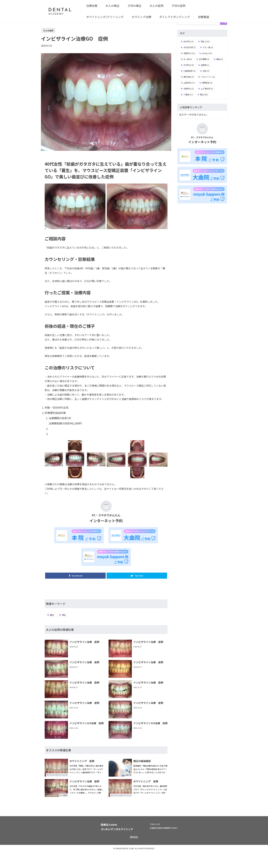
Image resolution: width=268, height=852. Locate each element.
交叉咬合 (188, 65)
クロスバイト (208, 76)
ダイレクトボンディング (174, 17)
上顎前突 (189, 82)
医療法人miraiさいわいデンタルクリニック (117, 827)
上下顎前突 (207, 88)
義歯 (219, 59)
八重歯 (188, 94)
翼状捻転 (188, 76)
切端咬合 (188, 88)
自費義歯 (203, 17)
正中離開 (204, 59)
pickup (207, 53)
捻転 (206, 71)
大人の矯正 (112, 6)
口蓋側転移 (189, 71)
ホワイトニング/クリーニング (105, 17)
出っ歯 (187, 59)
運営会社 (134, 836)
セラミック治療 (141, 17)
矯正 (64, 614)
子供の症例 (178, 6)
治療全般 (91, 6)
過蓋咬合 (189, 53)
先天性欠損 (189, 47)
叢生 (52, 614)
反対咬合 (188, 41)
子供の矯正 (134, 6)
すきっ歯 (208, 47)
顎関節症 (207, 82)
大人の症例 (156, 6)
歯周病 (205, 65)
